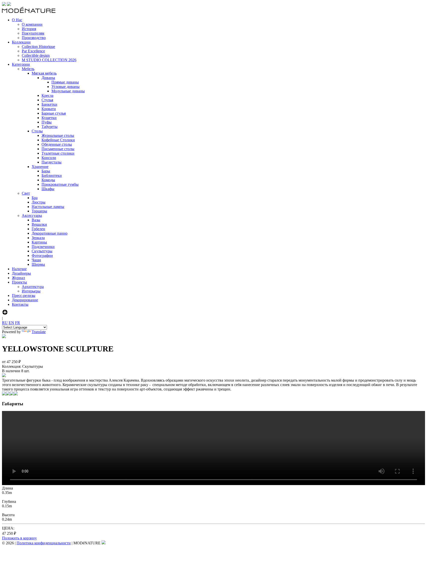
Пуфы (47, 122)
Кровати (49, 109)
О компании (32, 24)
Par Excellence (33, 51)
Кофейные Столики (58, 140)
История (29, 29)
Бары (46, 171)
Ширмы (38, 264)
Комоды (48, 180)
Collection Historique (38, 46)
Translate (39, 332)
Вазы (36, 220)
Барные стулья (54, 113)
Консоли (49, 158)
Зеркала (38, 238)
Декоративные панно (49, 233)
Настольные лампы (48, 206)
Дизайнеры (21, 273)
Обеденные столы (57, 144)
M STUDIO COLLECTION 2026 (49, 60)
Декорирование (25, 300)
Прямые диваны (65, 82)
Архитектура (33, 287)
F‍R (17, 323)
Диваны (48, 78)
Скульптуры (42, 251)
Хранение (40, 166)
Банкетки (49, 104)
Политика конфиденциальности (44, 543)
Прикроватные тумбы (60, 184)
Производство (34, 38)
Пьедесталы (52, 162)
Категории (21, 64)
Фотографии (42, 255)
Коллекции (21, 42)
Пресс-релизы (23, 295)
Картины (39, 242)
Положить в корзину (19, 538)
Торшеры (39, 211)
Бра (35, 198)
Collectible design (36, 55)
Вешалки (39, 224)
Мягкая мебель (44, 73)
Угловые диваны (65, 86)
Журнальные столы (58, 135)
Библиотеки (52, 175)
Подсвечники (43, 247)
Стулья (47, 100)
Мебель (28, 69)
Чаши (36, 260)
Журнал (18, 278)
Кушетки (49, 118)
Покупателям (33, 33)
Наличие (19, 269)
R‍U (5, 323)
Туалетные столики (58, 153)
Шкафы (48, 189)
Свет (26, 193)
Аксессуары (32, 215)
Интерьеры (31, 291)
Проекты (19, 282)
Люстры (38, 202)
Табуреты (50, 126)
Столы (37, 131)
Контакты (20, 304)
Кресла (47, 95)
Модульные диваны (68, 91)
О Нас (17, 20)
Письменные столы (58, 149)
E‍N (11, 323)
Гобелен (38, 229)
